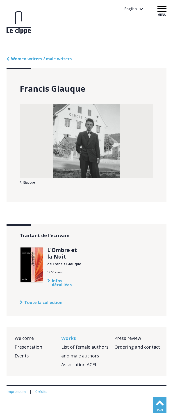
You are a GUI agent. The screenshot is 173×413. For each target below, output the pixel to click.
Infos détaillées (62, 283)
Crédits (41, 391)
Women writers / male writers (41, 58)
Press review (127, 338)
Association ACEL (79, 365)
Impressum (17, 391)
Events (22, 356)
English (131, 9)
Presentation (28, 347)
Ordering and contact (137, 347)
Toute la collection (43, 302)
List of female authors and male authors (85, 351)
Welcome (24, 338)
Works (68, 338)
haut (159, 410)
